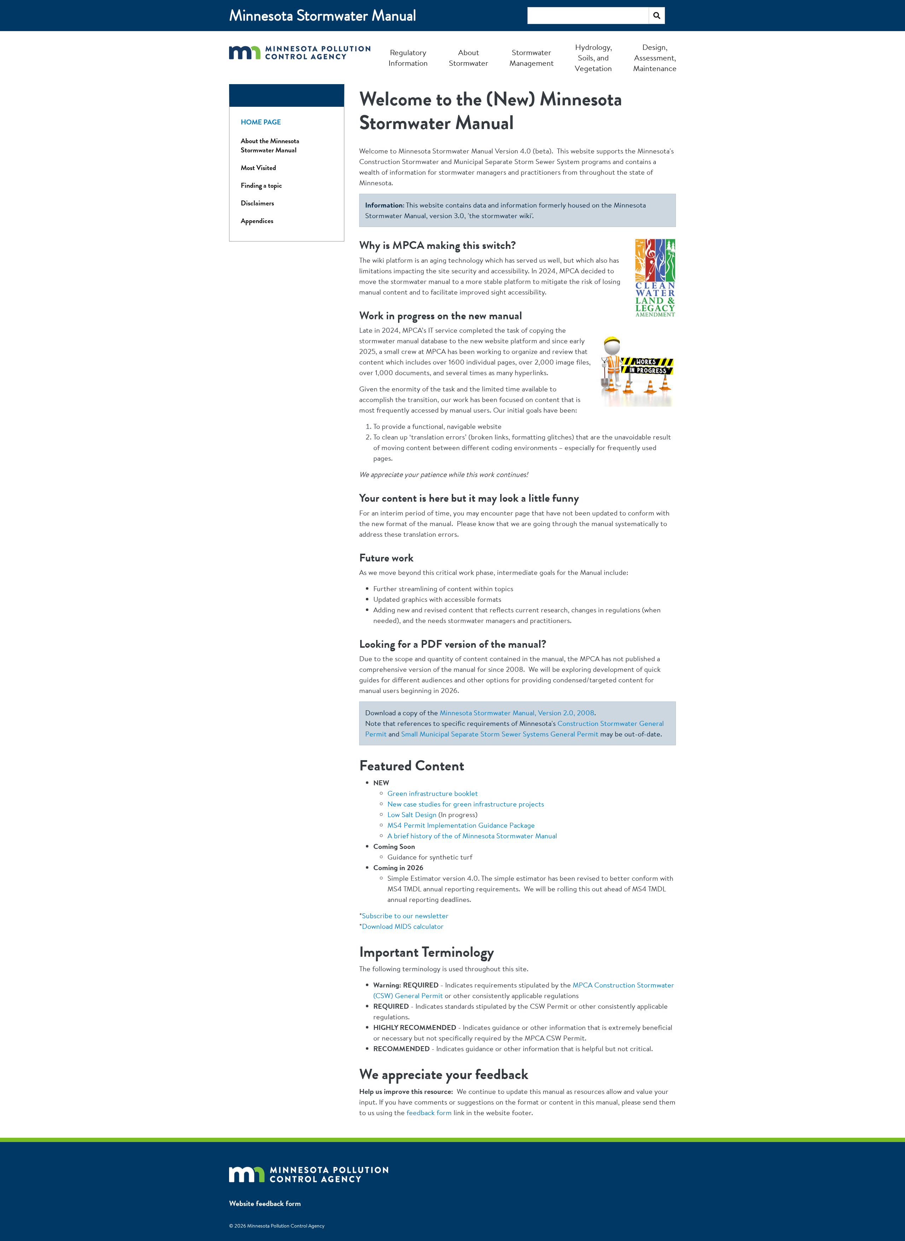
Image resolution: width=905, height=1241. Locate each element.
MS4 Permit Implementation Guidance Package (461, 825)
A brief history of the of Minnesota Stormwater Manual (472, 835)
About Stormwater (468, 57)
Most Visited (258, 168)
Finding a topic (261, 185)
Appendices (257, 221)
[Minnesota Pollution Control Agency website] (308, 1171)
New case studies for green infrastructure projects (465, 804)
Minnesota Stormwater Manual (322, 15)
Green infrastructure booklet (432, 793)
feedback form (429, 1112)
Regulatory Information (408, 57)
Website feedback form (265, 1203)
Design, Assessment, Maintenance (655, 58)
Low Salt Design (412, 814)
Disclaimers (257, 203)
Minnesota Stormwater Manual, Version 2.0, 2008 (517, 712)
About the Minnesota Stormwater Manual (270, 145)
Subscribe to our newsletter (405, 915)
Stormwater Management (531, 57)
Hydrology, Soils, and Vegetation (593, 58)
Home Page (261, 122)
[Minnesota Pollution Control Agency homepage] (299, 57)
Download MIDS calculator (403, 926)
